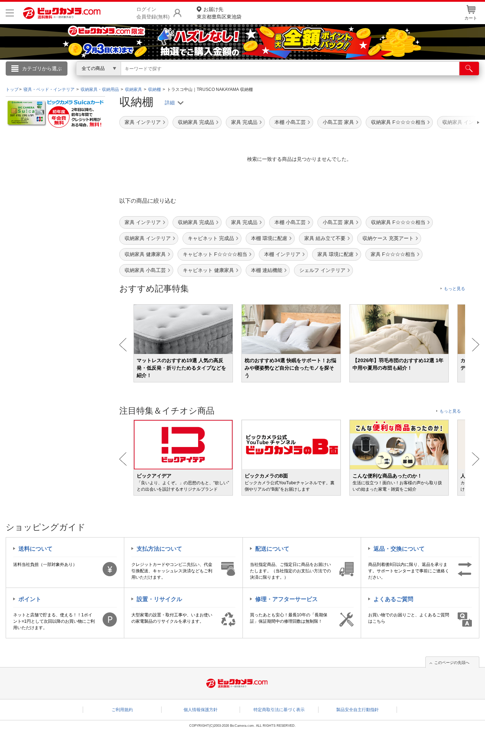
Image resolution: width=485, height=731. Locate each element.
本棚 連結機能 (266, 270)
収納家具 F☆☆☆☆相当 (398, 122)
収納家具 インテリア (148, 238)
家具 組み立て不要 (324, 238)
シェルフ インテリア (322, 270)
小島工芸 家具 (338, 122)
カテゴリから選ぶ (42, 68)
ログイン (89, 80)
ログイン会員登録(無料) (153, 13)
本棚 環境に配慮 (269, 238)
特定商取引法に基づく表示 (279, 709)
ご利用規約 (122, 709)
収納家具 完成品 (196, 122)
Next (475, 344)
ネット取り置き (334, 78)
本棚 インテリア (282, 254)
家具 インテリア (143, 122)
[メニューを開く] (9, 13)
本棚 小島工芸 (290, 122)
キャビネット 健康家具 (208, 270)
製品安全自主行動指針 (357, 709)
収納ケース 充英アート (388, 238)
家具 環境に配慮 (335, 254)
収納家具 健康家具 (145, 254)
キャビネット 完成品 (211, 238)
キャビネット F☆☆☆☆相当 (215, 254)
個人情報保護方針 (201, 709)
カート (470, 18)
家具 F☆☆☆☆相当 (393, 254)
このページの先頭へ (451, 662)
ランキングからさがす (214, 78)
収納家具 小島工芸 (145, 270)
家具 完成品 (244, 122)
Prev (123, 344)
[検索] (469, 68)
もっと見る (454, 288)
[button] (458, 122)
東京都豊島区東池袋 (219, 13)
